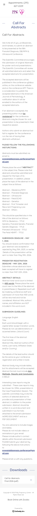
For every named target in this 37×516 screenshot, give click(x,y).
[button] (4, 4)
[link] (18, 12)
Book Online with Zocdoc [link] (18, 499)
